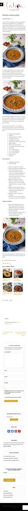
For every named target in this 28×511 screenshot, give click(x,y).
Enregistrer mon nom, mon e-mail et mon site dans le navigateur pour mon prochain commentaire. (14, 392)
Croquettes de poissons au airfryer (11, 458)
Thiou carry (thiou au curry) (9, 456)
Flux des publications (8, 493)
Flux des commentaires (8, 495)
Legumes (6, 300)
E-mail (6, 376)
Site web (6, 382)
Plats (10, 323)
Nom (5, 370)
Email (5, 472)
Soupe (11, 300)
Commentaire (7, 352)
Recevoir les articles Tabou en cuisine (13, 397)
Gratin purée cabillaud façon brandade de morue (20, 333)
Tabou (12, 19)
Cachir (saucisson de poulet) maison (11, 460)
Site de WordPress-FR (8, 497)
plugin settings (7, 446)
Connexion (6, 491)
